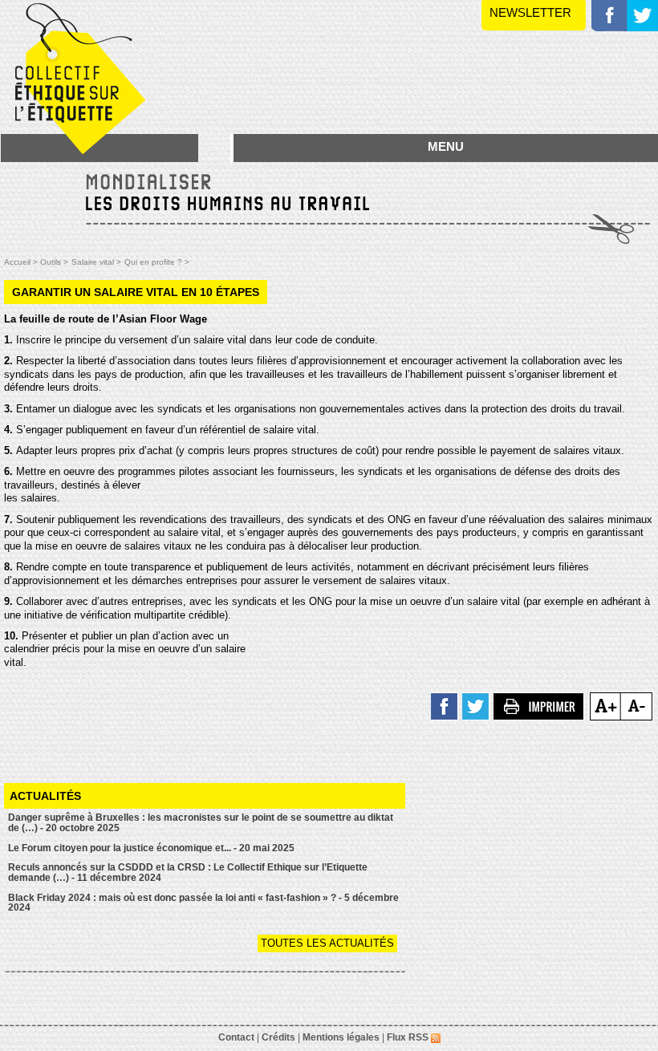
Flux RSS (409, 1037)
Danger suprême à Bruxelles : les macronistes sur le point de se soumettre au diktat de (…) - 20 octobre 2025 (200, 823)
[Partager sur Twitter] (476, 706)
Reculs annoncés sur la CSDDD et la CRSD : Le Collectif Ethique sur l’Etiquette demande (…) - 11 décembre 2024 (188, 872)
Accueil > (22, 262)
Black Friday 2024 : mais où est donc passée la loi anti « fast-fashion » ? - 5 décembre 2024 (203, 903)
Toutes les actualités (327, 943)
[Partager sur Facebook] (445, 706)
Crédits (278, 1037)
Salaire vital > (96, 262)
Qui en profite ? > (156, 262)
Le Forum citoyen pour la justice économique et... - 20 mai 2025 (151, 848)
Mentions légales (341, 1037)
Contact (236, 1037)
